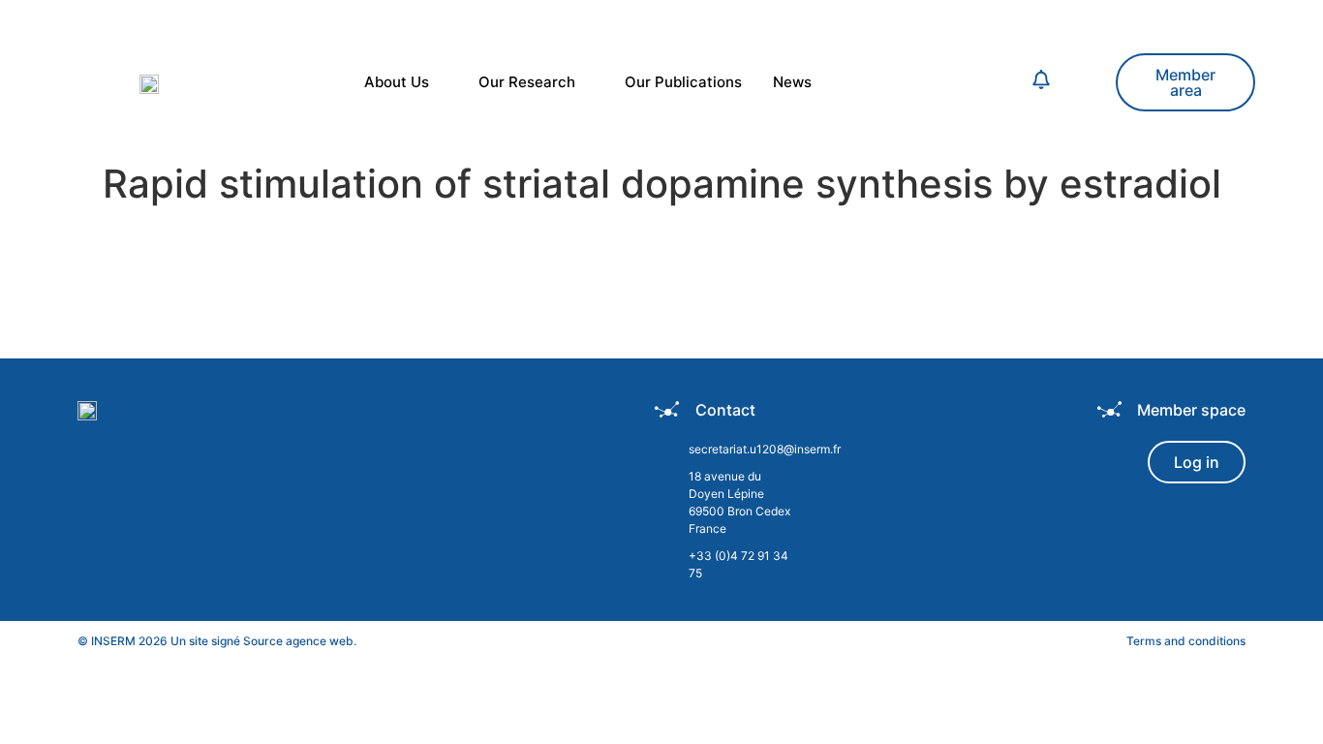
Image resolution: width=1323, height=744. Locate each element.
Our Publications (683, 82)
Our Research (526, 82)
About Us (396, 82)
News (792, 82)
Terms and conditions (1186, 641)
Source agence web (298, 641)
